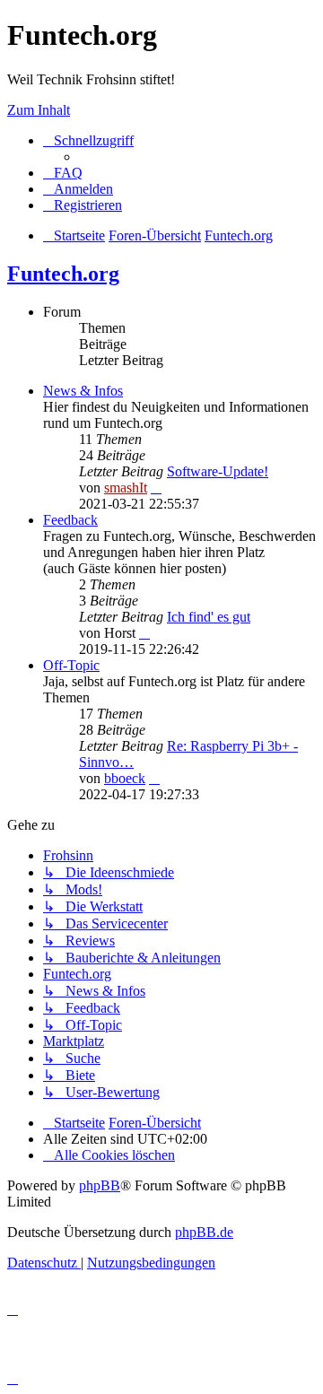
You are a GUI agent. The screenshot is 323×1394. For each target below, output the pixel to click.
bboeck (124, 778)
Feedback (70, 519)
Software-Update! (217, 471)
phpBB (99, 1185)
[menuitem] (63, 172)
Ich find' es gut (208, 616)
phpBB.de (204, 1232)
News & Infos (83, 390)
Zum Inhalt (38, 110)
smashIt (125, 487)
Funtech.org (63, 273)
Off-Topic (71, 665)
